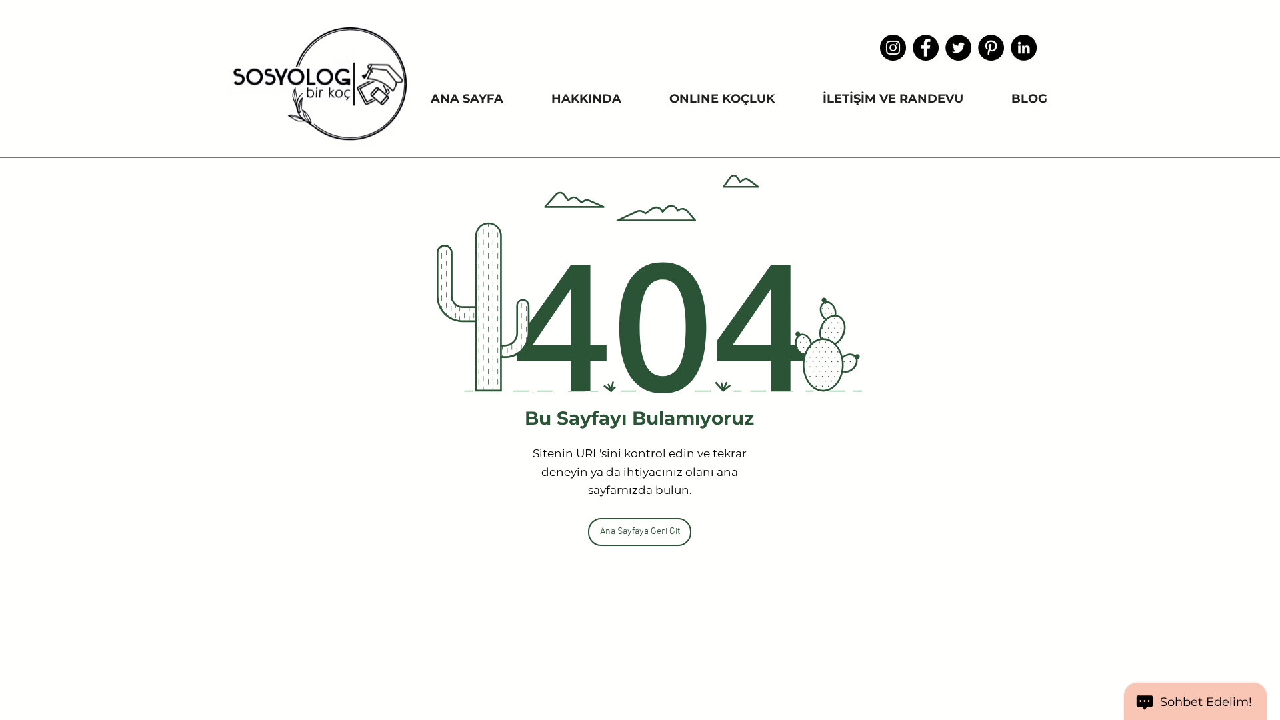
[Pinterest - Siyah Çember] (991, 48)
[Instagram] (893, 48)
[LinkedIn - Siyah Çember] (1024, 48)
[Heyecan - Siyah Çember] (958, 48)
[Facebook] (926, 48)
